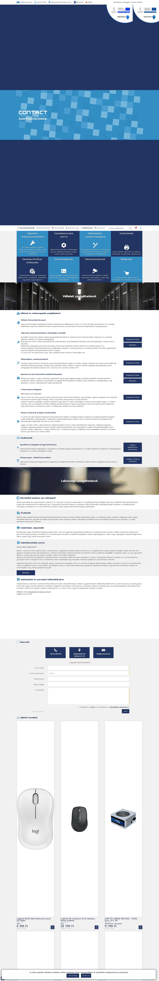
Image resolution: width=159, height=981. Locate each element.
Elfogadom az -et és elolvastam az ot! (104, 707)
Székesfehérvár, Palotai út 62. (61, 2)
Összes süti (86, 975)
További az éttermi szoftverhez (132, 460)
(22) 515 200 (41, 2)
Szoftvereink (58, 228)
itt (118, 972)
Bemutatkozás (44, 228)
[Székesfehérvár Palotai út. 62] (79, 646)
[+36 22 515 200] (56, 646)
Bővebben (132, 345)
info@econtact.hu (26, 2)
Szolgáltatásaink (27, 228)
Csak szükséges (72, 975)
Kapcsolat (100, 228)
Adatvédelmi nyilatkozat (118, 707)
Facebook (80, 2)
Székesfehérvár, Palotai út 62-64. (39, 592)
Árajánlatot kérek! (132, 339)
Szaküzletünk (73, 228)
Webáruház (87, 228)
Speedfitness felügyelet (122, 2)
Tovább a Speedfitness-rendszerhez (133, 447)
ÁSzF (92, 707)
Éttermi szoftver (137, 2)
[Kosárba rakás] (52, 927)
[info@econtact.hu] (103, 646)
